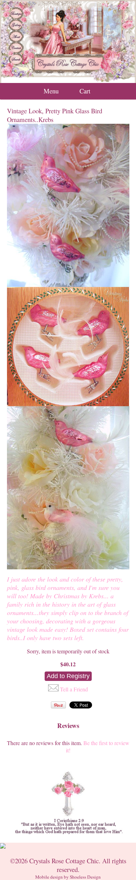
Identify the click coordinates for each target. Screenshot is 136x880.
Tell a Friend (74, 689)
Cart (85, 90)
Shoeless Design (85, 877)
